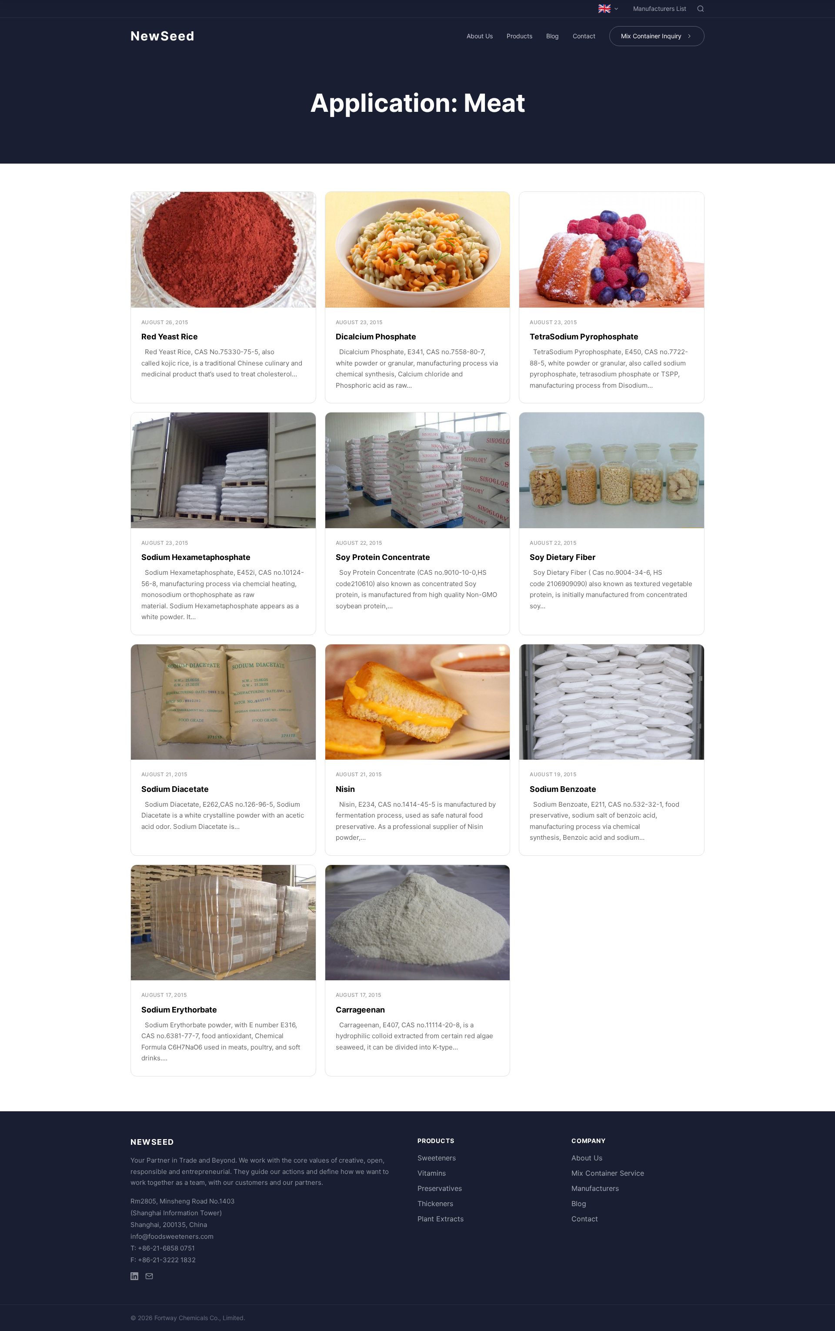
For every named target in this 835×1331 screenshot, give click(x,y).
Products (519, 36)
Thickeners (435, 1203)
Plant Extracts (441, 1218)
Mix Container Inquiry (651, 36)
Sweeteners (437, 1157)
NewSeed (162, 36)
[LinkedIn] (134, 1278)
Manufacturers (595, 1188)
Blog (552, 36)
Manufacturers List (659, 8)
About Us (480, 36)
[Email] (149, 1278)
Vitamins (432, 1173)
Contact (584, 36)
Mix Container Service (607, 1173)
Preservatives (440, 1188)
